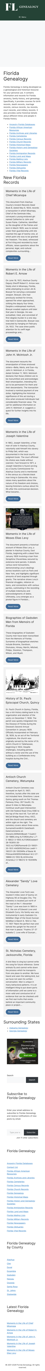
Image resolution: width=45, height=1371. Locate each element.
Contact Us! (12, 1167)
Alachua (10, 1260)
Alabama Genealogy (18, 1028)
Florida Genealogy (15, 1193)
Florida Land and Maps (20, 156)
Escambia (11, 1271)
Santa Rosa (12, 1286)
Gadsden (11, 1275)
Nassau (10, 1279)
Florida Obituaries (17, 168)
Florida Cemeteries (18, 136)
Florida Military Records (20, 162)
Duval (9, 1267)
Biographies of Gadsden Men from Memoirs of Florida (22, 622)
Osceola (10, 1283)
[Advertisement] (22, 44)
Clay (9, 1263)
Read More (13, 258)
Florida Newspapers (18, 165)
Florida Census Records (20, 139)
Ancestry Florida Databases (22, 124)
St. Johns (11, 1290)
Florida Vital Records (19, 171)
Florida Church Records (20, 142)
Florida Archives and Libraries (23, 133)
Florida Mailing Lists (18, 159)
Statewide (11, 1294)
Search (10, 1075)
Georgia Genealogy (18, 1031)
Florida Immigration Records (22, 153)
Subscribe (31, 1132)
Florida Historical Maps (20, 145)
